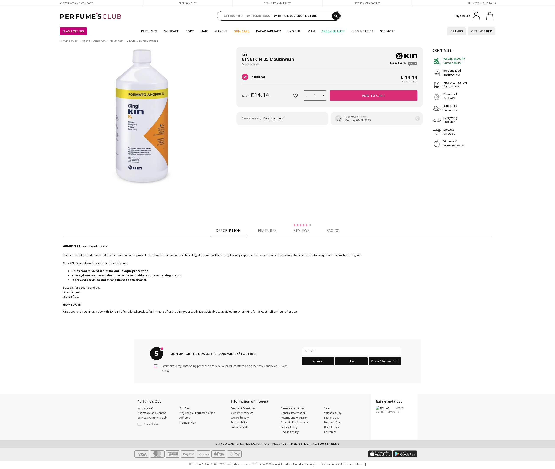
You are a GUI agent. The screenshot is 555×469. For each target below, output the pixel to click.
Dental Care (100, 40)
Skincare (171, 31)
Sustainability (239, 422)
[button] (155, 424)
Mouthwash (116, 40)
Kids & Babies (362, 31)
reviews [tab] (302, 230)
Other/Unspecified (385, 361)
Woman (318, 361)
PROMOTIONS (260, 16)
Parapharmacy (268, 31)
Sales (327, 408)
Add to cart (373, 95)
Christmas (330, 432)
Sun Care (241, 31)
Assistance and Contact (76, 3)
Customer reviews (242, 413)
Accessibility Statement (295, 422)
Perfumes (149, 31)
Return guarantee (367, 3)
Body (190, 31)
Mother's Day (332, 422)
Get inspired (481, 31)
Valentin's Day (332, 413)
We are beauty (240, 418)
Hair (204, 31)
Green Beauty (333, 31)
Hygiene (294, 31)
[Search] (336, 16)
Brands (457, 31)
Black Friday (331, 427)
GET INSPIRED (233, 16)
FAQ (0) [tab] (333, 230)
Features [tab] (267, 230)
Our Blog (184, 408)
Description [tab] (228, 230)
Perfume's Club (68, 40)
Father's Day (331, 418)
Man (311, 31)
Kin (244, 54)
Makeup (221, 31)
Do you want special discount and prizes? (277, 444)
